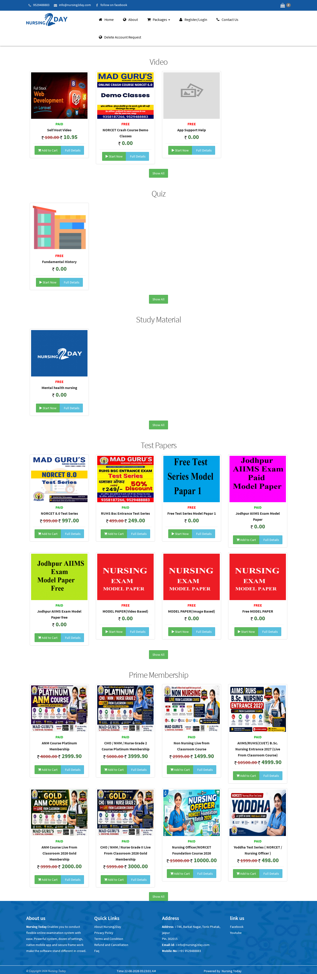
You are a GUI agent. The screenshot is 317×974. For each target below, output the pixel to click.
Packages (160, 19)
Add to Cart (49, 150)
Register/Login (195, 19)
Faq (96, 951)
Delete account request (122, 37)
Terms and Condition (108, 939)
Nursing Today (232, 971)
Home (109, 19)
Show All (158, 173)
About (133, 19)
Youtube (236, 933)
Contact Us (229, 19)
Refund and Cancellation (111, 945)
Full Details (72, 150)
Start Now (115, 156)
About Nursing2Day (107, 927)
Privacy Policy (103, 933)
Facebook (236, 927)
